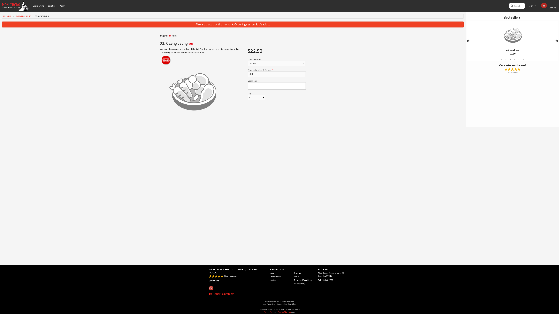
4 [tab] (514, 59)
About (62, 6)
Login (531, 6)
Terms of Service (284, 312)
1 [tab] (501, 59)
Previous (468, 41)
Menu (272, 273)
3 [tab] (510, 59)
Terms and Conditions (303, 280)
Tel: (325, 280)
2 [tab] (505, 59)
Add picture (166, 60)
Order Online (38, 6)
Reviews (297, 273)
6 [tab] (523, 59)
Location (51, 6)
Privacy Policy (299, 283)
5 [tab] (519, 59)
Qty (250, 93)
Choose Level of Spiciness (260, 70)
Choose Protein (255, 59)
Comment (252, 81)
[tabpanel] (512, 41)
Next (556, 41)
